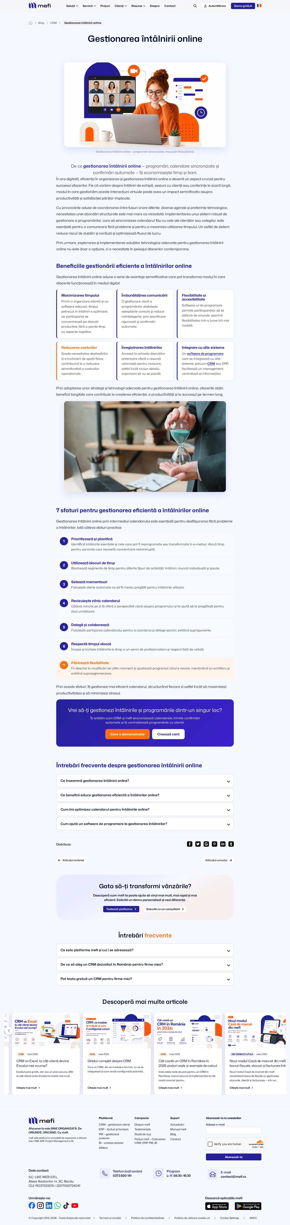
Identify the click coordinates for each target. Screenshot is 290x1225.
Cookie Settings (229, 1218)
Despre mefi (142, 1124)
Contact (175, 1139)
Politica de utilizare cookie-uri (192, 1218)
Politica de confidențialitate (147, 1218)
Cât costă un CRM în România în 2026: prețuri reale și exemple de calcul (180, 1063)
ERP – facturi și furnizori (113, 1129)
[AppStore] (217, 1206)
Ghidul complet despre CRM (101, 1060)
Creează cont (168, 734)
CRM (53, 23)
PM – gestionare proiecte (109, 1136)
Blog (41, 23)
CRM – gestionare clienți (114, 1124)
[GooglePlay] (248, 1206)
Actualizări (177, 1124)
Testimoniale (143, 1129)
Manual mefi (178, 1129)
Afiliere (103, 1148)
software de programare (205, 353)
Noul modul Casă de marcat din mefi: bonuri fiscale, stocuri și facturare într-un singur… (251, 1065)
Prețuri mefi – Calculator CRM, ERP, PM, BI (150, 1141)
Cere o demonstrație (127, 734)
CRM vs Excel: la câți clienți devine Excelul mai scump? (35, 1063)
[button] (9, 1030)
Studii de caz (143, 1134)
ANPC (253, 1218)
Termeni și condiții (110, 1218)
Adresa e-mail (215, 1124)
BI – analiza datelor (111, 1143)
